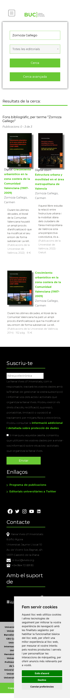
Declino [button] (42, 680)
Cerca (35, 63)
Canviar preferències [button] (42, 686)
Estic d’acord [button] (42, 673)
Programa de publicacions (27, 484)
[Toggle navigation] (11, 13)
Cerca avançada (35, 76)
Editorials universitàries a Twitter (32, 491)
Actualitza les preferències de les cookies (30, 2)
